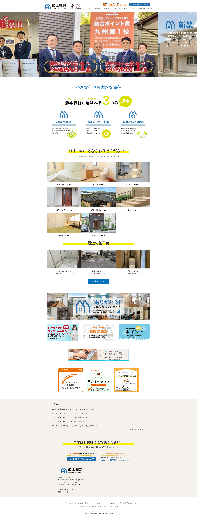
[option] (100, 44)
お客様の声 (131, 9)
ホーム (91, 9)
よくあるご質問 (140, 9)
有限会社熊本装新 (96, 513)
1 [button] (96, 74)
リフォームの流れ (96, 503)
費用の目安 (123, 503)
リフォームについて (119, 9)
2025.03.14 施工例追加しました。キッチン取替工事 (68, 421)
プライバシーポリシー (103, 506)
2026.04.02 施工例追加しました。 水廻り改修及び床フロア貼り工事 (73, 409)
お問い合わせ (114, 506)
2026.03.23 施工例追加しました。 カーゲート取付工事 (69, 413)
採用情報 (149, 9)
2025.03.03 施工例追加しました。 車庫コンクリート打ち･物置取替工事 (74, 426)
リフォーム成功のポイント (110, 503)
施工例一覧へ (98, 281)
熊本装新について (100, 9)
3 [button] (100, 74)
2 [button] (98, 74)
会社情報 (80, 503)
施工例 (109, 9)
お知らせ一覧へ (135, 429)
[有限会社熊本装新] (63, 6)
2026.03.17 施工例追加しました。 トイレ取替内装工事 (69, 417)
